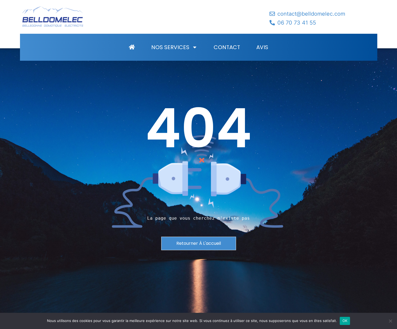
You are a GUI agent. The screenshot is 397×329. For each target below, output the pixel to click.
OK (345, 320)
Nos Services (170, 47)
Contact (227, 47)
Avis (262, 47)
